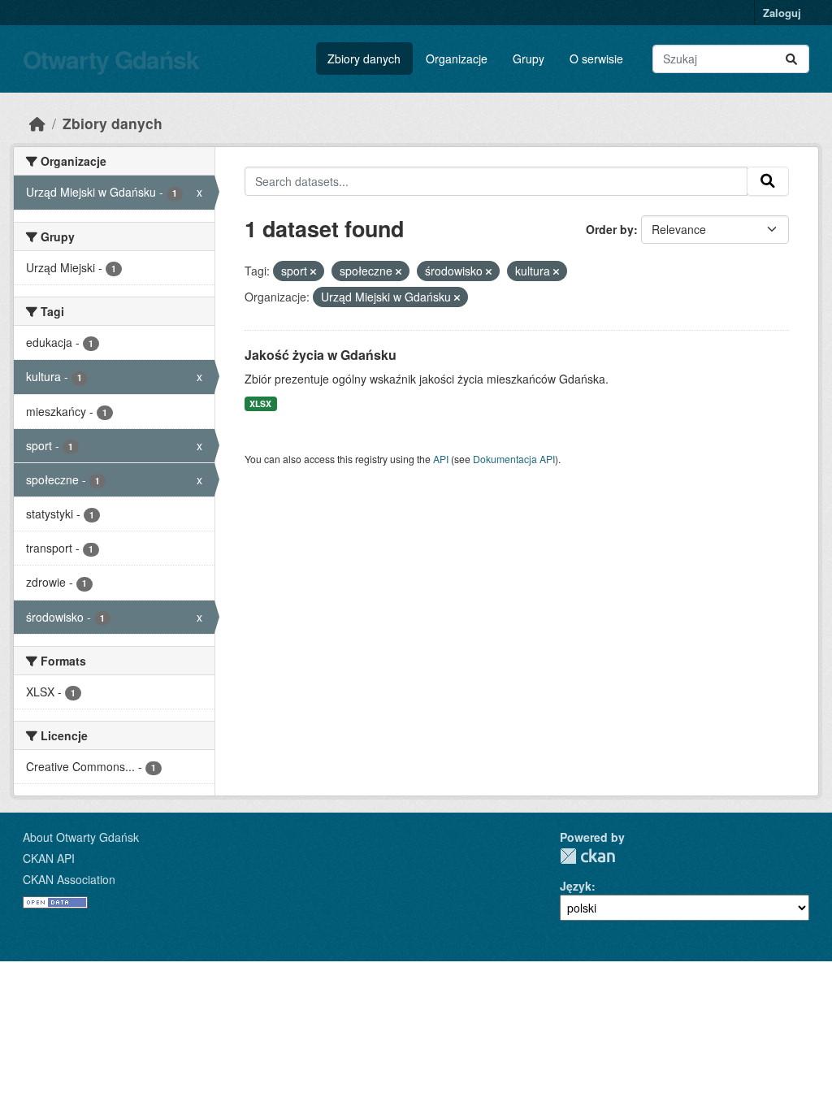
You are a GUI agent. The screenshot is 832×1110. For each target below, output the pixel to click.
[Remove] (313, 271)
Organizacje (457, 58)
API (440, 459)
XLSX (260, 403)
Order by (610, 229)
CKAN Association (69, 879)
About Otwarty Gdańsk (81, 837)
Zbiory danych (364, 58)
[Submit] (791, 59)
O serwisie (596, 58)
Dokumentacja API (514, 459)
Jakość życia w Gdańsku (320, 354)
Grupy (528, 58)
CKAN (587, 856)
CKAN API (49, 858)
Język (576, 886)
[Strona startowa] (37, 123)
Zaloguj (782, 12)
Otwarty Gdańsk (111, 58)
